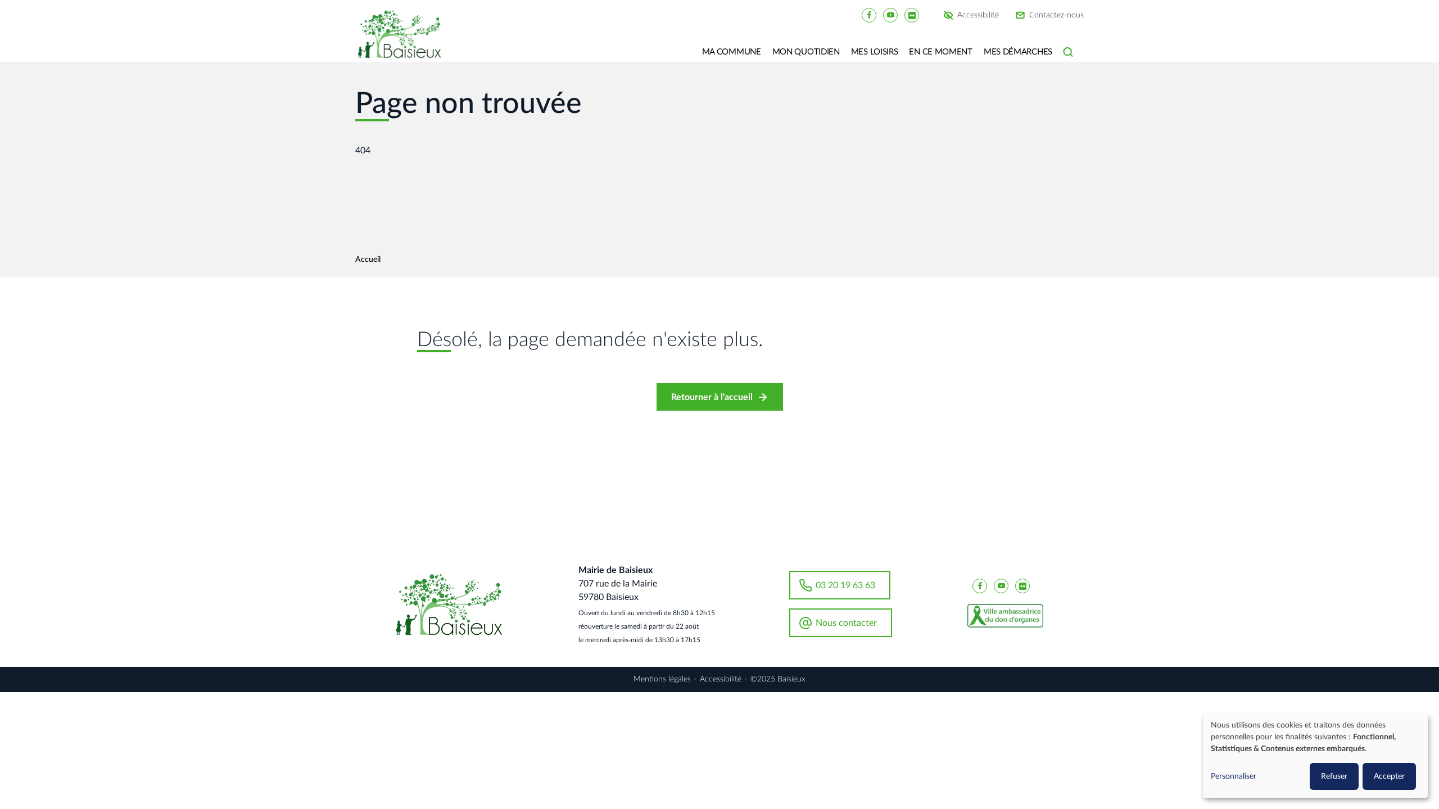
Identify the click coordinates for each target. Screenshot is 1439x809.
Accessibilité (978, 15)
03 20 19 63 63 (845, 585)
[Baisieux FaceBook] (869, 14)
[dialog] (1315, 756)
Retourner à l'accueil (712, 397)
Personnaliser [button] (1233, 776)
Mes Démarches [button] (1018, 52)
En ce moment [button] (940, 52)
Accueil (368, 259)
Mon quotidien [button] (806, 52)
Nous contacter (846, 623)
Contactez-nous (1056, 15)
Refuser (1334, 776)
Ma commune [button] (731, 52)
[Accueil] (403, 42)
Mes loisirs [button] (874, 52)
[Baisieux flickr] (911, 14)
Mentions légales (662, 679)
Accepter (1389, 776)
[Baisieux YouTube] (890, 14)
